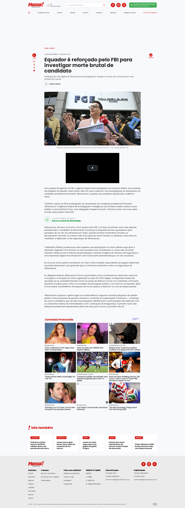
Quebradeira (45, 480)
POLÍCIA (59, 13)
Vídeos (30, 498)
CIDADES (72, 13)
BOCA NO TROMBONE (150, 13)
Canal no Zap (69, 477)
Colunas (45, 470)
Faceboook (68, 484)
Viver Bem (32, 491)
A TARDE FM (90, 480)
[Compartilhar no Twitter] (34, 68)
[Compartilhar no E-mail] (34, 70)
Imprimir (151, 57)
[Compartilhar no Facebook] (34, 65)
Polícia (30, 473)
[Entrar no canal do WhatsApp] (47, 220)
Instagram (67, 480)
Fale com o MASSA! (72, 470)
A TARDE (89, 477)
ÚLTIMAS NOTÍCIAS (43, 13)
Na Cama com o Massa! (50, 477)
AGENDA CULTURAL (130, 13)
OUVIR (34, 58)
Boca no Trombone (48, 473)
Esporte (31, 480)
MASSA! (88, 473)
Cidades (31, 487)
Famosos (31, 477)
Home (46, 48)
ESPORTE (85, 13)
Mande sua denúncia (71, 473)
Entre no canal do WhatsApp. (66, 220)
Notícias (32, 470)
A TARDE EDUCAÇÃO (93, 484)
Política (31, 484)
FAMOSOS (99, 13)
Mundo (52, 48)
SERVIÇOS (113, 13)
